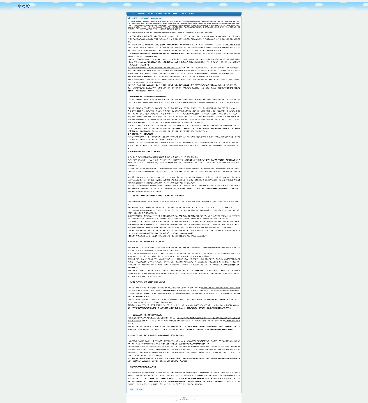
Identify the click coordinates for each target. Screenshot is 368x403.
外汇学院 (150, 13)
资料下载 (167, 13)
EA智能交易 (141, 13)
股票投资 (159, 13)
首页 (133, 13)
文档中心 (175, 13)
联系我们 (192, 13)
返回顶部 (140, 389)
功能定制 (183, 13)
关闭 (131, 389)
